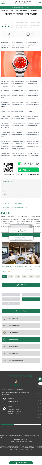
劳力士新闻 (11, 303)
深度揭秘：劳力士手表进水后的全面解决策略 (16, 207)
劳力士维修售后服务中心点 (8, 42)
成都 (38, 276)
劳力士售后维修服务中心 (23, 2)
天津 (31, 276)
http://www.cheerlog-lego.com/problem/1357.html (21, 194)
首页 (7, 10)
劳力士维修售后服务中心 (24, 435)
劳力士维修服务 (23, 311)
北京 (4, 276)
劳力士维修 (31, 294)
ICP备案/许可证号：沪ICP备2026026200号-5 (21, 441)
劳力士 (11, 294)
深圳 (24, 276)
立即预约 (21, 234)
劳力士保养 (11, 298)
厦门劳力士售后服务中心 (11, 153)
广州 (18, 276)
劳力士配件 (31, 298)
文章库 (11, 10)
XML (21, 444)
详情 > (9, 271)
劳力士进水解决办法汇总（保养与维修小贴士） (16, 203)
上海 (11, 276)
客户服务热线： (21, 439)
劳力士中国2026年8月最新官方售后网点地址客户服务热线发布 (16, 221)
